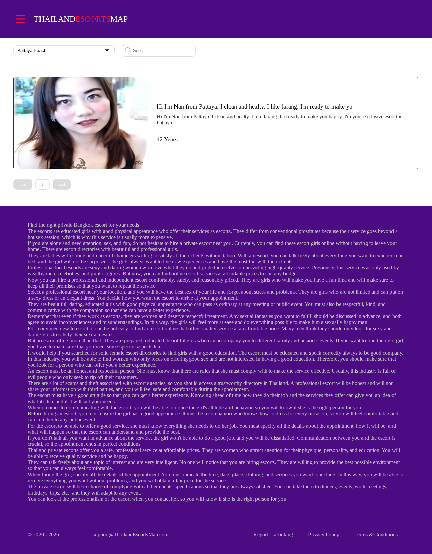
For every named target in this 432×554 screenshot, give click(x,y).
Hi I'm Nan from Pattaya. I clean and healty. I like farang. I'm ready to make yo (254, 106)
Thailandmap (81, 19)
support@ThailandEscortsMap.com (130, 534)
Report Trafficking (273, 534)
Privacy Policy (323, 534)
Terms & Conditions (376, 534)
